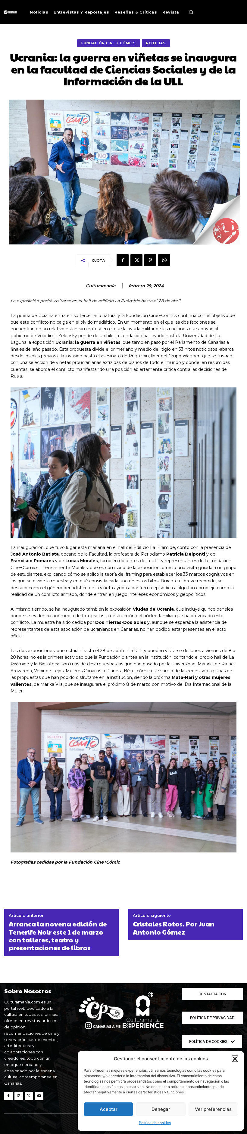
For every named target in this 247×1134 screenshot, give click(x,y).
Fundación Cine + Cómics (108, 43)
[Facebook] (123, 260)
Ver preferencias (213, 1109)
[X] (136, 260)
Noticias (156, 43)
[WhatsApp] (164, 260)
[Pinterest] (150, 260)
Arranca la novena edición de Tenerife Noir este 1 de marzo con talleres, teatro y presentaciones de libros (58, 936)
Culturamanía (100, 285)
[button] (235, 1059)
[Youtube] (39, 1096)
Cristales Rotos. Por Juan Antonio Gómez (173, 928)
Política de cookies (155, 1122)
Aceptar (108, 1109)
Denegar (161, 1109)
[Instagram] (18, 1096)
